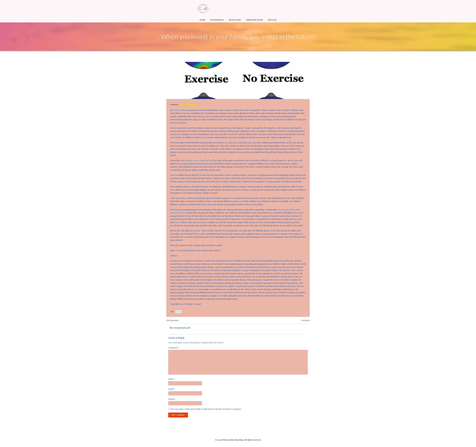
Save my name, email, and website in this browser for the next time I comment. (206, 409)
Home (202, 20)
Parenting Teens (254, 20)
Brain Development (189, 104)
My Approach (217, 20)
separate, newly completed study (199, 160)
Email (171, 389)
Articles (272, 20)
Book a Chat (235, 20)
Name (171, 379)
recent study (179, 110)
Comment (173, 347)
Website (171, 399)
